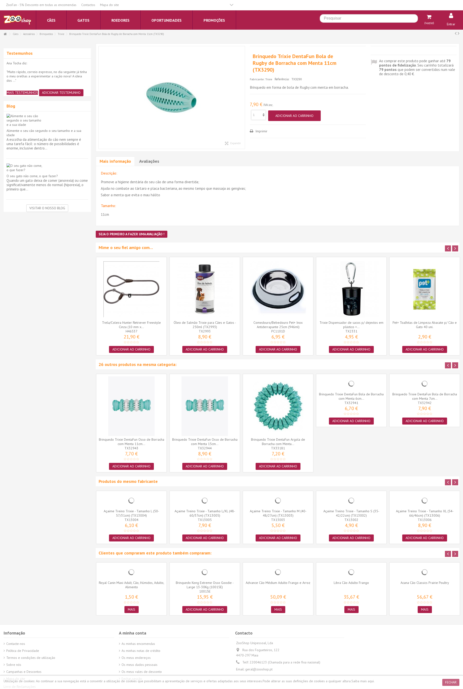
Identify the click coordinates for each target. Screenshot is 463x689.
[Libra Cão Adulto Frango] (351, 572)
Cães (15, 34)
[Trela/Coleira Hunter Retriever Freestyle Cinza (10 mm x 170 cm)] (131, 289)
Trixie (61, 34)
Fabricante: (257, 79)
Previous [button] (448, 248)
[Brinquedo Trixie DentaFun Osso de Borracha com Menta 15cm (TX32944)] (205, 406)
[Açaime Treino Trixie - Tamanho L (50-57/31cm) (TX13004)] (131, 500)
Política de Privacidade (22, 650)
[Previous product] (455, 33)
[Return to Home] (5, 34)
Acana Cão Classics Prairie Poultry (425, 583)
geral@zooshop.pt (258, 669)
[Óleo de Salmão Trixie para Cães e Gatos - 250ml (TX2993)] (205, 289)
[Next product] (458, 33)
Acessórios (29, 34)
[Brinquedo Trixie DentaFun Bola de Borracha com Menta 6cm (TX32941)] (351, 383)
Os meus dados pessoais (139, 664)
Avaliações (149, 161)
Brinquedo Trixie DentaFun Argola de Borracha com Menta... (278, 441)
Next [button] (455, 248)
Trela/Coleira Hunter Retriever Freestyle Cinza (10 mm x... (131, 324)
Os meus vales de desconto (142, 671)
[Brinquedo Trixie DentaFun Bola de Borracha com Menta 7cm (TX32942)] (424, 383)
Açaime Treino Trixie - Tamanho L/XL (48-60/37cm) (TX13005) (205, 513)
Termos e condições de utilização (30, 657)
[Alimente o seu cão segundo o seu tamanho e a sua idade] (47, 120)
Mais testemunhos (22, 93)
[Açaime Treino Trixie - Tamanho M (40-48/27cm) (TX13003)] (278, 500)
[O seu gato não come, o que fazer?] (47, 167)
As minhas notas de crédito (141, 650)
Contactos (88, 5)
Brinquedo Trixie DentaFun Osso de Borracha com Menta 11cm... (131, 441)
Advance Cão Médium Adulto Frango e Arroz (278, 583)
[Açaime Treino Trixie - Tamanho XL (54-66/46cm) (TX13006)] (424, 500)
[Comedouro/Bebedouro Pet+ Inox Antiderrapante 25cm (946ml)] (278, 289)
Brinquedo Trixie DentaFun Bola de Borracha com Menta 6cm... (351, 396)
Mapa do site (109, 5)
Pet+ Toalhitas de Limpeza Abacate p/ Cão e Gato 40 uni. (425, 324)
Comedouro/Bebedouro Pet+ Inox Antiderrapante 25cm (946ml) (278, 324)
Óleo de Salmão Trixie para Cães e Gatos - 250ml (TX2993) (205, 324)
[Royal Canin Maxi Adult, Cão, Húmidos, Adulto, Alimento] (131, 572)
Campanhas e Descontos (23, 671)
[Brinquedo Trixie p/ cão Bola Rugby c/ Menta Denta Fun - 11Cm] (172, 97)
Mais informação (115, 161)
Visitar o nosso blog (47, 208)
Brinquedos (46, 34)
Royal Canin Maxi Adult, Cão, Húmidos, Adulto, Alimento (131, 585)
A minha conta (132, 633)
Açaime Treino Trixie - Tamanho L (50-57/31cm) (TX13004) (131, 513)
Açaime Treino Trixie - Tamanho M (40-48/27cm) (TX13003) (278, 513)
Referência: (282, 79)
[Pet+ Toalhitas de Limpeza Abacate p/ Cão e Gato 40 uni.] (424, 289)
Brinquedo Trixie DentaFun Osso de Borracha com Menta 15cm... (205, 441)
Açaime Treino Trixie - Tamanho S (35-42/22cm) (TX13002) (351, 513)
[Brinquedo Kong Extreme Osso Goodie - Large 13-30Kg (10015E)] (205, 572)
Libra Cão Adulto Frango (351, 583)
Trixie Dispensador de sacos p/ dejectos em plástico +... (351, 324)
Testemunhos (20, 53)
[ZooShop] (17, 20)
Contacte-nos (15, 644)
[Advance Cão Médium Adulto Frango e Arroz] (278, 572)
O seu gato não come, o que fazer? (32, 176)
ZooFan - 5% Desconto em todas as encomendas (41, 5)
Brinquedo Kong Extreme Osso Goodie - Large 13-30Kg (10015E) (205, 585)
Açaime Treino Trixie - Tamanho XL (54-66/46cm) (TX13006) (425, 513)
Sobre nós (13, 664)
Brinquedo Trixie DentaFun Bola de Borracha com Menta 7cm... (424, 396)
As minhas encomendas (138, 644)
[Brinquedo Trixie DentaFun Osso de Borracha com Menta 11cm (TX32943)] (131, 406)
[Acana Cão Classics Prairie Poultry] (424, 572)
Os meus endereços (136, 657)
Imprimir (260, 131)
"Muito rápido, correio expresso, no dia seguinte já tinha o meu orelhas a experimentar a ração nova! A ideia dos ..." (47, 76)
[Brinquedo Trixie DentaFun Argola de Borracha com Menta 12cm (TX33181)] (278, 406)
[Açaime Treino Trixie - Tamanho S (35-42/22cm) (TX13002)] (351, 500)
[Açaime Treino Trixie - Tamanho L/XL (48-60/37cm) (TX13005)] (205, 500)
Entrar (451, 24)
